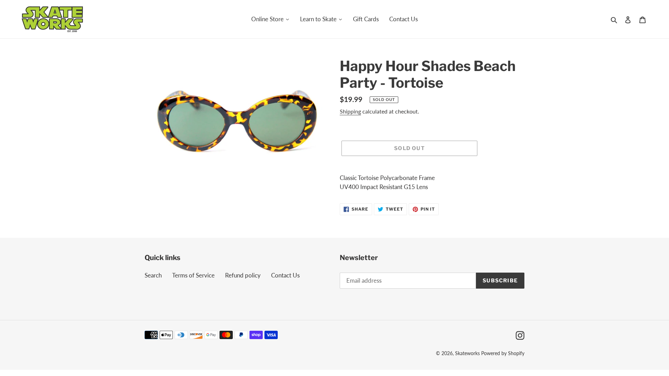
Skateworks (467, 353)
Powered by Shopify (502, 353)
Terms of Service (193, 275)
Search (153, 275)
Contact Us (285, 275)
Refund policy (243, 275)
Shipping (350, 111)
